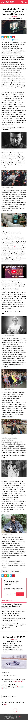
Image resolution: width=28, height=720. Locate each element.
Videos (14, 696)
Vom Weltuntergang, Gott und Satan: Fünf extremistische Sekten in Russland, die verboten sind (13, 613)
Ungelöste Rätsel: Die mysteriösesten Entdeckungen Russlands (13, 619)
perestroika (15, 571)
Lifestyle (14, 16)
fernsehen (6, 571)
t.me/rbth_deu (18, 681)
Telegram (16, 39)
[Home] (2, 2)
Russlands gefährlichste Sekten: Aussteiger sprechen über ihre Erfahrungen (11, 606)
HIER (5, 704)
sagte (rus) (16, 246)
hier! (7, 718)
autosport (6, 696)
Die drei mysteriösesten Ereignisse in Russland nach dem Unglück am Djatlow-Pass (13, 626)
